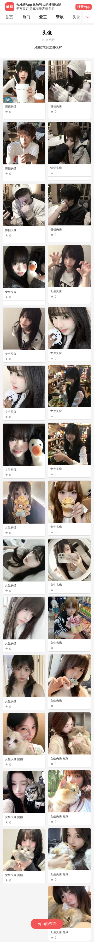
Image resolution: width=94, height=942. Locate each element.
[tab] (26, 17)
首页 (9, 17)
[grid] (48, 500)
